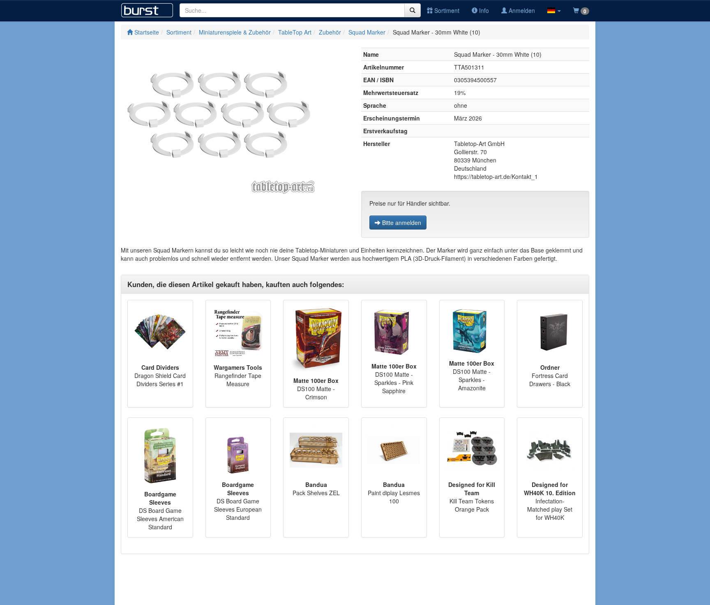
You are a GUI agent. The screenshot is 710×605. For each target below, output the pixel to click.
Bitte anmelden (400, 222)
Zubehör (330, 32)
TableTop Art (294, 32)
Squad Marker (366, 32)
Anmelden (521, 10)
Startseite (146, 32)
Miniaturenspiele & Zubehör (235, 32)
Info (483, 10)
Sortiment (446, 10)
